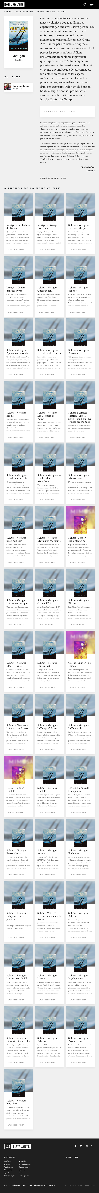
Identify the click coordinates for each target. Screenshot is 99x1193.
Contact (21, 1173)
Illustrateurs (8, 1170)
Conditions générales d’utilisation (39, 1185)
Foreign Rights (9, 1176)
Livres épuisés (24, 1176)
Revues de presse (24, 12)
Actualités (22, 1161)
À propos (22, 1170)
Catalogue (7, 1161)
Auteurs (7, 1164)
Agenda (7, 1173)
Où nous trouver (24, 1167)
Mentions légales (12, 1185)
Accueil (8, 12)
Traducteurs (8, 1167)
